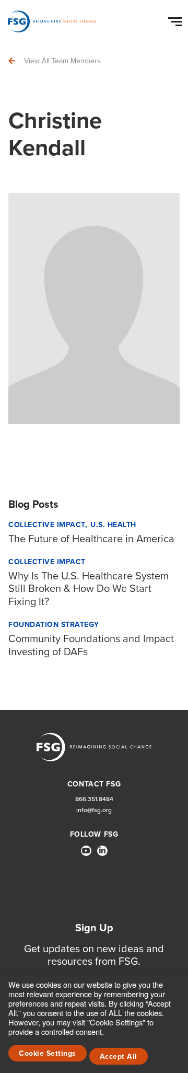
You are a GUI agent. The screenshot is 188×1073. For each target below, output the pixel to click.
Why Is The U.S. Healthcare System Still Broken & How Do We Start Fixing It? (88, 588)
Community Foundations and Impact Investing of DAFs (91, 645)
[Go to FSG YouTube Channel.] (86, 851)
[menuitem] (86, 855)
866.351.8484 (94, 799)
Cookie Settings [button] (47, 1053)
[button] (176, 19)
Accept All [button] (118, 1056)
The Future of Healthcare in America (91, 538)
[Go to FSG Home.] (52, 21)
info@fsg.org (94, 810)
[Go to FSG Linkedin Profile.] (102, 851)
